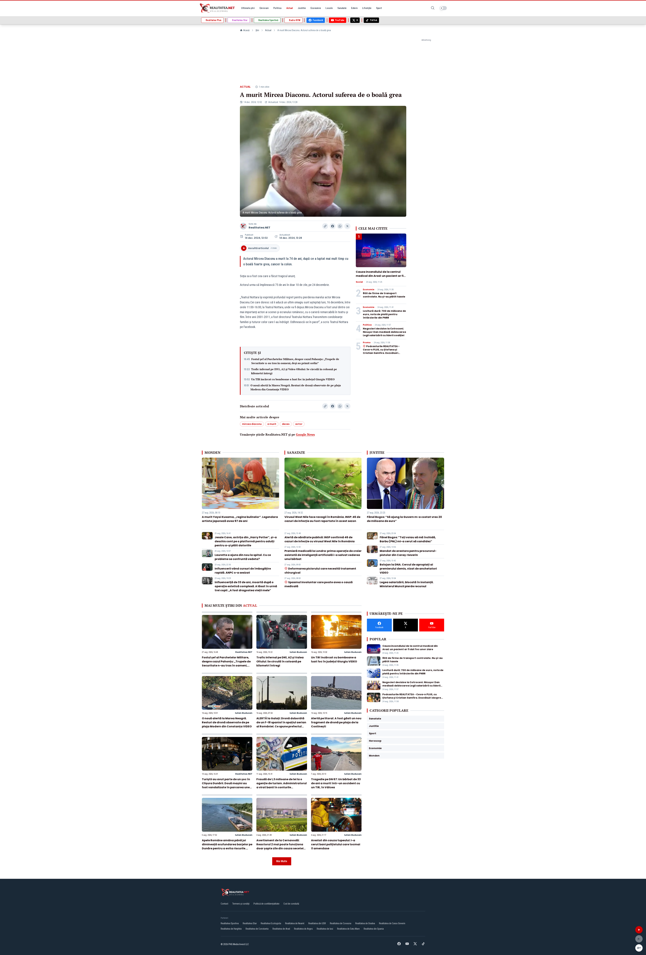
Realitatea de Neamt (294, 923)
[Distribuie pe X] (347, 226)
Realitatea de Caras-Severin (392, 923)
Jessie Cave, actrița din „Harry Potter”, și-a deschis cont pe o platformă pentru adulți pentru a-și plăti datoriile (246, 541)
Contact (224, 903)
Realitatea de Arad (281, 928)
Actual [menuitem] (289, 8)
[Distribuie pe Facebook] (333, 226)
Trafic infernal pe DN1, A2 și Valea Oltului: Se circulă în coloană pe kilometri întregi (294, 371)
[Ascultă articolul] (639, 929)
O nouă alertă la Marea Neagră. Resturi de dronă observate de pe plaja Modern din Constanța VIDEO (295, 387)
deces (286, 424)
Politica (367, 325)
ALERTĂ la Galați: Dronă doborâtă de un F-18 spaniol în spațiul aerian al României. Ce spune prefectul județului (281, 724)
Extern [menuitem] (354, 8)
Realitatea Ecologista (271, 923)
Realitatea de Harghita (231, 928)
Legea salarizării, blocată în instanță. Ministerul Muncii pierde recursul (407, 584)
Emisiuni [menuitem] (264, 8)
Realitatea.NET (259, 227)
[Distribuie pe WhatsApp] (340, 226)
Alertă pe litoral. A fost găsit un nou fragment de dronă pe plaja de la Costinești (336, 722)
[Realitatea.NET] (217, 8)
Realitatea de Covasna (340, 923)
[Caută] (432, 8)
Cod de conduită (291, 903)
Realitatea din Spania (374, 928)
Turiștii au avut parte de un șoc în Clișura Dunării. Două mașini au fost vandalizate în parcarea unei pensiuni (226, 785)
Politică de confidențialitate (266, 903)
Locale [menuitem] (329, 8)
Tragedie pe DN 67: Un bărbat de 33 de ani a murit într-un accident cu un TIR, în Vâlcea (336, 783)
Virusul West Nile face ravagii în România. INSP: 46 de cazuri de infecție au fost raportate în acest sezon (322, 519)
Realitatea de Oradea (365, 923)
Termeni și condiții (240, 903)
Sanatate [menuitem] (342, 8)
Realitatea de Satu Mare (348, 928)
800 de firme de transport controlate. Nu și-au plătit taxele (384, 295)
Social (359, 282)
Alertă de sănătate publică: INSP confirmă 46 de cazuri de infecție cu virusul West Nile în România (319, 539)
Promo (367, 342)
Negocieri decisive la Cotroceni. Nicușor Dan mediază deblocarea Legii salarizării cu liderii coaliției (384, 332)
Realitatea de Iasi (325, 928)
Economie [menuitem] (316, 8)
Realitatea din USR (317, 923)
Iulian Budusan (298, 652)
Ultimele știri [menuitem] (248, 8)
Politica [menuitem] (277, 8)
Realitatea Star (250, 923)
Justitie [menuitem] (302, 8)
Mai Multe (281, 861)
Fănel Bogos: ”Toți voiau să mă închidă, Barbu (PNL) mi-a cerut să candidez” (408, 539)
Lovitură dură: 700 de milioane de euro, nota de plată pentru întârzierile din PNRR (384, 314)
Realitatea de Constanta (257, 928)
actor (298, 424)
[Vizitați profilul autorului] (243, 226)
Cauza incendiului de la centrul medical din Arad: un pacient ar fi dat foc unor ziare (380, 276)
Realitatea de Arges (303, 928)
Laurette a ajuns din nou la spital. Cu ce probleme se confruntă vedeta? (243, 557)
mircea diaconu (252, 424)
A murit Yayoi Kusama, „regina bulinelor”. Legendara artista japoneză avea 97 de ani (240, 519)
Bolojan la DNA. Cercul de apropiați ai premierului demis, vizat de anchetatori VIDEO (408, 569)
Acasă (246, 30)
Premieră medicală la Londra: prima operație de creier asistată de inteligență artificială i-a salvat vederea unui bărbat (323, 555)
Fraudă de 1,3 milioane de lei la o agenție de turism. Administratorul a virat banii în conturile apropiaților (281, 785)
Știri (257, 30)
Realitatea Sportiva (230, 923)
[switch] (443, 8)
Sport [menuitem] (379, 8)
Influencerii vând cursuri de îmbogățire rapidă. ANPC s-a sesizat (243, 571)
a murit (271, 424)
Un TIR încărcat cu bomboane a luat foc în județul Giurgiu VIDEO (293, 379)
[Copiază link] (325, 226)
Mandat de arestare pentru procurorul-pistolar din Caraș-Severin (408, 553)
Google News (305, 434)
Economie (368, 289)
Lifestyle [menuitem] (366, 8)
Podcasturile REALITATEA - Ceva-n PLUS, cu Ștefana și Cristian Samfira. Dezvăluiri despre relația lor (381, 351)
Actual (268, 30)
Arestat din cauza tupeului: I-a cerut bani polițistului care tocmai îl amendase (335, 844)
